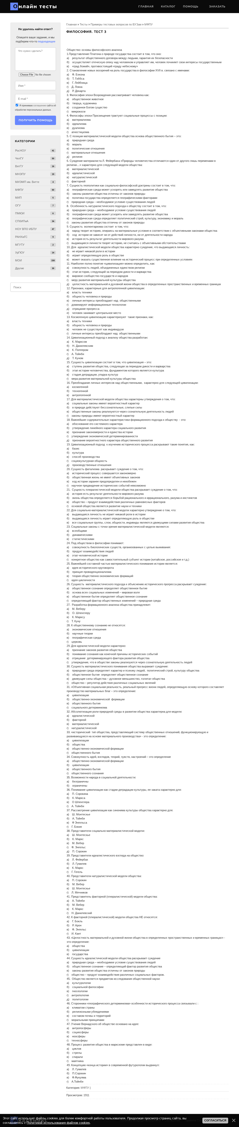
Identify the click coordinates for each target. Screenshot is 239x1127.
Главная (71, 24)
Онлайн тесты (35, 6)
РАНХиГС (21, 236)
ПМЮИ (19, 213)
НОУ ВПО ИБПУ (26, 229)
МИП (18, 197)
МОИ (18, 260)
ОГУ (18, 205)
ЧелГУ (19, 158)
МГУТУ (19, 244)
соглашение (39, 105)
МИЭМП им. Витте (27, 181)
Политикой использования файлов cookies (58, 1122)
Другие (19, 268)
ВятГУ (19, 166)
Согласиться (215, 1120)
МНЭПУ (20, 174)
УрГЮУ (19, 252)
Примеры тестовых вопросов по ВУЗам (116, 24)
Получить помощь (35, 120)
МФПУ (148, 24)
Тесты (84, 24)
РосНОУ (20, 150)
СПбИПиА (21, 221)
